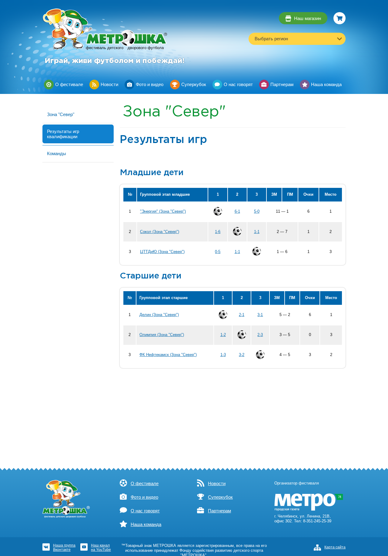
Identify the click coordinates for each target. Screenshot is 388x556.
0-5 (217, 251)
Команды (56, 153)
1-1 (256, 231)
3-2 (241, 354)
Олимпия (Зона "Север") (161, 334)
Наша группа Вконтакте (64, 547)
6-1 (237, 211)
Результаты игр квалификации (63, 134)
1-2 (223, 334)
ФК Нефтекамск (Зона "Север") (168, 354)
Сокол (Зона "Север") (159, 231)
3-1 (260, 314)
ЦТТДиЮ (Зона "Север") (162, 251)
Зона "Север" (60, 114)
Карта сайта (335, 547)
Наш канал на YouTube (101, 547)
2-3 (260, 334)
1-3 (223, 354)
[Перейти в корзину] (339, 18)
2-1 (241, 314)
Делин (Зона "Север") (159, 314)
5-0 (256, 211)
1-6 (217, 231)
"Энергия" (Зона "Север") (163, 211)
